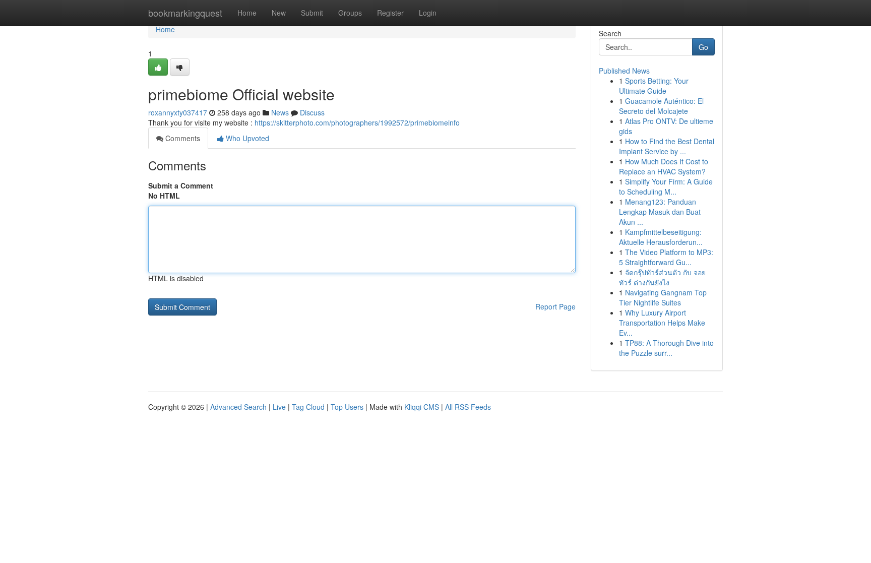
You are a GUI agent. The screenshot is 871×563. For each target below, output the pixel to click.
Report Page (555, 306)
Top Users (347, 407)
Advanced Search (238, 407)
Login (428, 13)
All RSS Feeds (468, 407)
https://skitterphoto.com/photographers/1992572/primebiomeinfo (357, 122)
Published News (624, 71)
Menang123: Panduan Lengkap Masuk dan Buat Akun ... (660, 212)
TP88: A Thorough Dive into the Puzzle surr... (666, 348)
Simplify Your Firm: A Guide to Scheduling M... (666, 186)
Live (279, 407)
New (279, 13)
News (280, 112)
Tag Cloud (308, 407)
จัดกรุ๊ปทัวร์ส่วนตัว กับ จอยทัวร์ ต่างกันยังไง (662, 277)
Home (247, 13)
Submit (312, 13)
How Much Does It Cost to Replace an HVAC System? (663, 166)
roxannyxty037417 (177, 112)
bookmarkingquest (185, 12)
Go (703, 47)
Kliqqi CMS (421, 407)
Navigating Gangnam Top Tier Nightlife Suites (663, 297)
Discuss (312, 112)
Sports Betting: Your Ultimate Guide (654, 86)
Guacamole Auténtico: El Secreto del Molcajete (661, 106)
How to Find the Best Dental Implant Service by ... (666, 146)
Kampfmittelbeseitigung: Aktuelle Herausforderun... (661, 237)
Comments (181, 138)
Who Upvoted (246, 138)
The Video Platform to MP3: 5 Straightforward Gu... (666, 257)
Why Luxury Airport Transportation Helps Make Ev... (662, 322)
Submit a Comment (180, 185)
